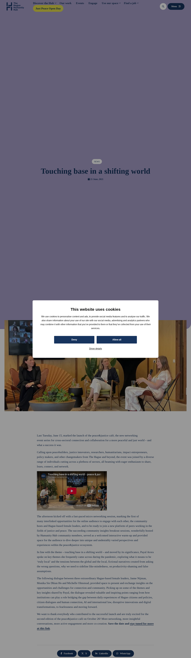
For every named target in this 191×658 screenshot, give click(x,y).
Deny (74, 339)
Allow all (116, 339)
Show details (95, 348)
